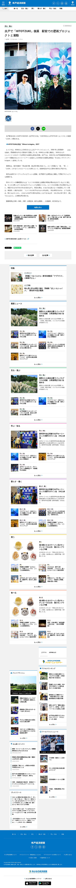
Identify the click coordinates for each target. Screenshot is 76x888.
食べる (16, 8)
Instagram (62, 3)
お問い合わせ (68, 854)
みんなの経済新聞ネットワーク (38, 871)
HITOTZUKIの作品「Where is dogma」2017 (23, 144)
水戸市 (7, 39)
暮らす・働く (42, 8)
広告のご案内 (33, 857)
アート (21, 39)
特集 (61, 8)
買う (33, 8)
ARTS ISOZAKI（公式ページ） (16, 239)
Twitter (58, 3)
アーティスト (14, 39)
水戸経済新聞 (16, 3)
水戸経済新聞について (11, 854)
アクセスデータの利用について (53, 854)
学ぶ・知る (52, 8)
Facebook (53, 3)
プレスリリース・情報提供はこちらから (31, 854)
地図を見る (38, 207)
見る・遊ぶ (24, 8)
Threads (66, 3)
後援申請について (45, 857)
